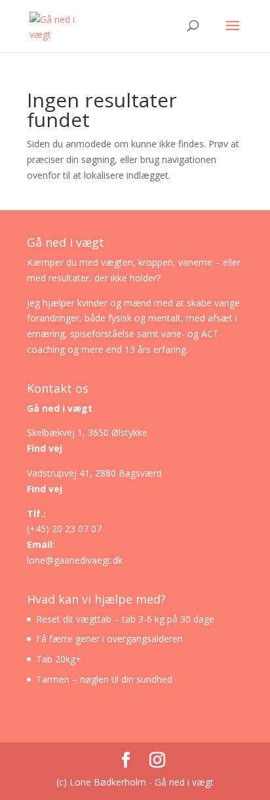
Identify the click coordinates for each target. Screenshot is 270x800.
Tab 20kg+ (58, 659)
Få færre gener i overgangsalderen (109, 638)
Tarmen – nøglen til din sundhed (104, 679)
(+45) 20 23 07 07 (64, 528)
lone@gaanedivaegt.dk (75, 560)
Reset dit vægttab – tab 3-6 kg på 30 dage (125, 619)
